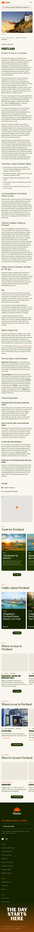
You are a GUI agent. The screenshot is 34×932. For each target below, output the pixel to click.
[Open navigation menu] (31, 2)
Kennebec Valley (6, 869)
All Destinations (17, 796)
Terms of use (5, 898)
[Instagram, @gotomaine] (6, 839)
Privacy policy (5, 902)
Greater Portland (21, 37)
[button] (17, 507)
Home (2, 37)
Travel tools (4, 885)
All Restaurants (17, 744)
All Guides (17, 632)
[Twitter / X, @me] (2, 839)
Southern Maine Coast (8, 848)
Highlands (4, 858)
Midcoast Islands (6, 873)
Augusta (19, 346)
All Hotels (17, 691)
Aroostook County (6, 866)
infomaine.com (6, 882)
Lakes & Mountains (6, 851)
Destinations (10, 37)
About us (4, 889)
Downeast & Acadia (7, 862)
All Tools (17, 574)
